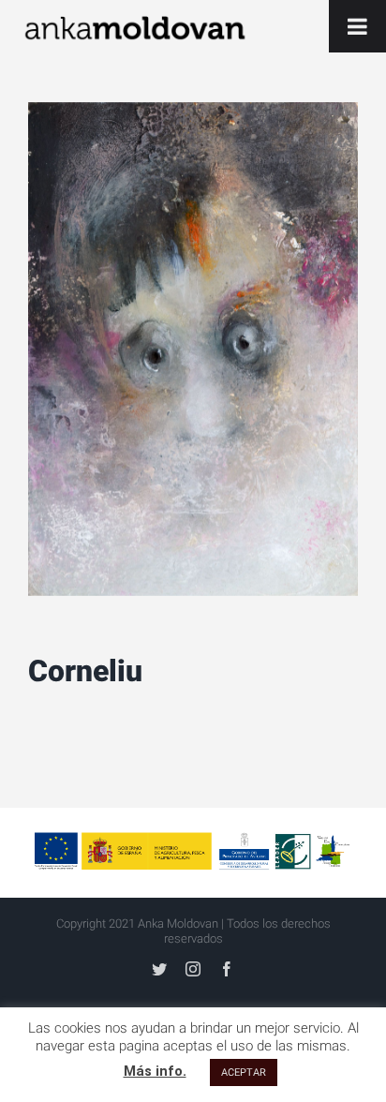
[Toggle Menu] (357, 26)
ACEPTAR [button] (243, 1072)
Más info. (155, 1071)
